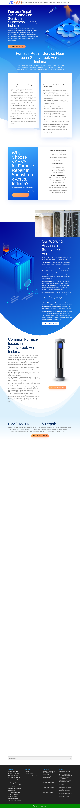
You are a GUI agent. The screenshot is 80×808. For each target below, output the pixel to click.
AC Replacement (28, 2)
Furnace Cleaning (44, 2)
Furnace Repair (52, 2)
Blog (69, 2)
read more (11, 494)
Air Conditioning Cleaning (31, 775)
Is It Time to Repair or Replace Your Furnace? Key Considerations (25, 597)
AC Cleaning (36, 2)
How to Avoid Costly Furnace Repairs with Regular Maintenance (25, 542)
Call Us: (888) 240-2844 (17, 46)
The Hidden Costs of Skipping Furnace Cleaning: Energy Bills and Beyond (27, 685)
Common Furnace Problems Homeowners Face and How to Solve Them (27, 652)
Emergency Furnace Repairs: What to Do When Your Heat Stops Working (27, 487)
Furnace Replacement (61, 2)
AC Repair (21, 2)
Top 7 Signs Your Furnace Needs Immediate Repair (22, 668)
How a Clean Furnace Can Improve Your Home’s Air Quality (24, 703)
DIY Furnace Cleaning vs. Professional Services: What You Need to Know (27, 718)
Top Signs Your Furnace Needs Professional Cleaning (22, 734)
